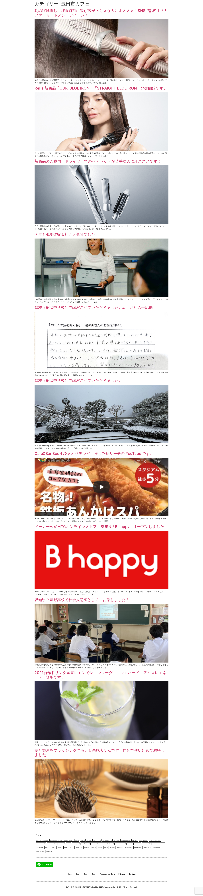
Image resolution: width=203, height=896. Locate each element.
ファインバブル (96, 843)
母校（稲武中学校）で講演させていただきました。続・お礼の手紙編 (94, 307)
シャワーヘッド (51, 843)
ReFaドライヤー (107, 840)
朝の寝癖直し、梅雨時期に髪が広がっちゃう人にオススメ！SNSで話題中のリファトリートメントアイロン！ (101, 12)
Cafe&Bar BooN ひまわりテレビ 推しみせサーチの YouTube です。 (94, 453)
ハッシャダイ (76, 843)
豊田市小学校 (128, 847)
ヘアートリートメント (158, 843)
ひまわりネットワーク (155, 840)
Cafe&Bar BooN (68, 840)
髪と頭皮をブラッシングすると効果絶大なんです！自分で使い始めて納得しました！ (100, 752)
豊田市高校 (156, 847)
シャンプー (61, 843)
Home (70, 874)
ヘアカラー (137, 843)
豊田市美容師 (147, 847)
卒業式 (60, 847)
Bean (86, 874)
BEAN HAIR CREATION (42, 840)
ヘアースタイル (146, 843)
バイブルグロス (86, 843)
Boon (94, 874)
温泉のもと (79, 847)
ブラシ (130, 843)
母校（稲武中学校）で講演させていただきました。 (78, 380)
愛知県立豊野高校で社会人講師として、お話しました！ (82, 599)
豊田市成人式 (138, 847)
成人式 (66, 847)
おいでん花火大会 (125, 840)
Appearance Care (107, 874)
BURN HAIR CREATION (56, 840)
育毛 (106, 847)
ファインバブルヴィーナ (108, 843)
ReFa (89, 840)
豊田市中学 (120, 847)
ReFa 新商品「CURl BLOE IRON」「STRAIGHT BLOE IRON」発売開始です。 (101, 88)
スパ (69, 843)
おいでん (116, 840)
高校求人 (49, 851)
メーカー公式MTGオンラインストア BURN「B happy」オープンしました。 (101, 526)
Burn (78, 874)
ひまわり (134, 840)
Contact (132, 874)
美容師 (100, 847)
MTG (83, 840)
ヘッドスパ (39, 847)
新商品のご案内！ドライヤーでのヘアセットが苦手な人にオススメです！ (98, 161)
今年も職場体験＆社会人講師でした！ (67, 234)
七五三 (47, 847)
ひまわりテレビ (143, 840)
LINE (77, 840)
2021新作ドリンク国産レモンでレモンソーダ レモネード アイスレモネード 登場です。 (100, 674)
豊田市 (112, 847)
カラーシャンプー (40, 843)
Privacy (121, 874)
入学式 (53, 847)
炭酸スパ (86, 847)
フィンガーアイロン (121, 843)
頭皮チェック (40, 851)
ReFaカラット (97, 840)
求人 (72, 847)
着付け (93, 847)
